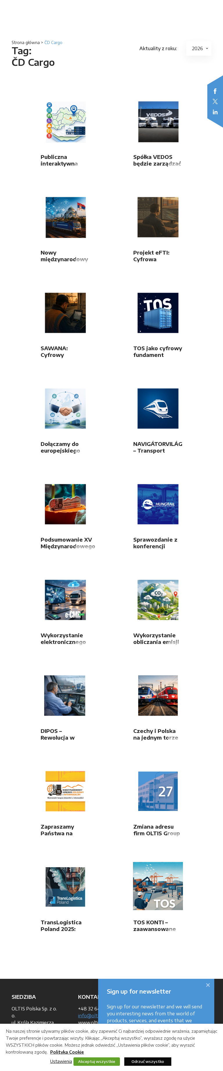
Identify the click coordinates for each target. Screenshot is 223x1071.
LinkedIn (215, 112)
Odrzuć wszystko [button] (148, 1061)
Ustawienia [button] (61, 1061)
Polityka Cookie (67, 1052)
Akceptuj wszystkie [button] (96, 1061)
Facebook (215, 91)
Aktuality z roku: (158, 48)
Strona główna (26, 42)
